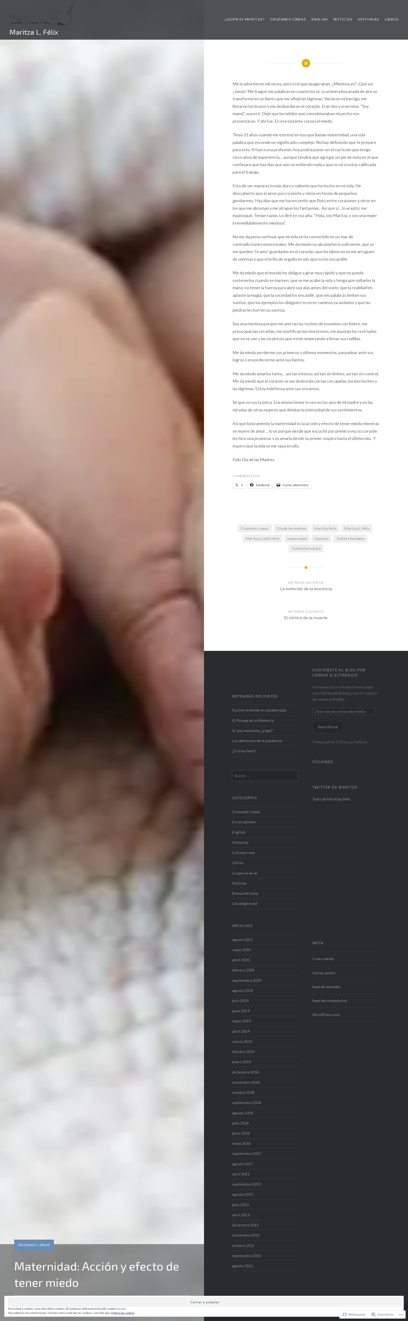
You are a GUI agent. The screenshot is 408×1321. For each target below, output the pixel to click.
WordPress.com (326, 1014)
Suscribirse (328, 726)
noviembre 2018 (246, 1082)
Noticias (343, 19)
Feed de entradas (326, 986)
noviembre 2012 (246, 1235)
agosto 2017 (242, 1164)
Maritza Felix (325, 528)
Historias (368, 19)
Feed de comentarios (329, 1000)
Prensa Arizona (245, 893)
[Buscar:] (265, 775)
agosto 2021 (242, 939)
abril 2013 (241, 1214)
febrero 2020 (243, 970)
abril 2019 (241, 1031)
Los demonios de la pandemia (257, 740)
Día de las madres (291, 528)
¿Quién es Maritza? (244, 19)
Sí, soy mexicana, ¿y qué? (252, 730)
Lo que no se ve (244, 873)
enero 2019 (241, 1061)
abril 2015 (241, 1174)
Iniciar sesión (323, 972)
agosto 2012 (242, 1265)
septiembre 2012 (246, 1255)
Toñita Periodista (306, 548)
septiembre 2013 (246, 1184)
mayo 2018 (241, 1143)
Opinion (321, 538)
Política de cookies (123, 1313)
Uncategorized (244, 903)
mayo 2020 (241, 949)
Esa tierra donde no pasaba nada (259, 710)
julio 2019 (240, 1000)
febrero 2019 (243, 1051)
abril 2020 (241, 959)
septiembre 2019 (246, 980)
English (320, 19)
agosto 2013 (242, 1194)
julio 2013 (240, 1204)
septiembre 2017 (246, 1153)
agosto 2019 (242, 990)
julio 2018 (240, 1123)
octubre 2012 (243, 1245)
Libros (392, 19)
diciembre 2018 (245, 1072)
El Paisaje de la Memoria (252, 720)
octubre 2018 (243, 1092)
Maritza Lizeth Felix (262, 538)
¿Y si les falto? (244, 750)
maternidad (297, 538)
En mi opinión (244, 821)
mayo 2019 (241, 1021)
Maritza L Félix (357, 528)
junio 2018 (241, 1133)
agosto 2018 (242, 1113)
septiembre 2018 (246, 1102)
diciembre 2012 (245, 1225)
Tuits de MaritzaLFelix (331, 799)
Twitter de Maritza (335, 787)
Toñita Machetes (350, 538)
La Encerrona (243, 852)
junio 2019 (241, 1010)
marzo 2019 (242, 1041)
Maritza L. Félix (33, 32)
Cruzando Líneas (288, 19)
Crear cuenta (323, 958)
